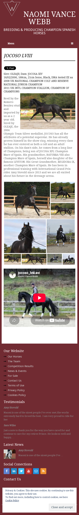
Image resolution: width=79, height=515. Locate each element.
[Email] (36, 471)
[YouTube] (29, 471)
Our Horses (15, 356)
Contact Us (14, 380)
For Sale (13, 375)
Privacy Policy (16, 390)
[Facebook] (7, 471)
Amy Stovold (11, 407)
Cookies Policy (17, 395)
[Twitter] (21, 471)
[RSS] (43, 471)
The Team (14, 361)
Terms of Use (16, 385)
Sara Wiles (10, 425)
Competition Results (20, 366)
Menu (11, 43)
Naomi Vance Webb (49, 18)
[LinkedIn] (14, 471)
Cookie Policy (12, 500)
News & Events (17, 371)
